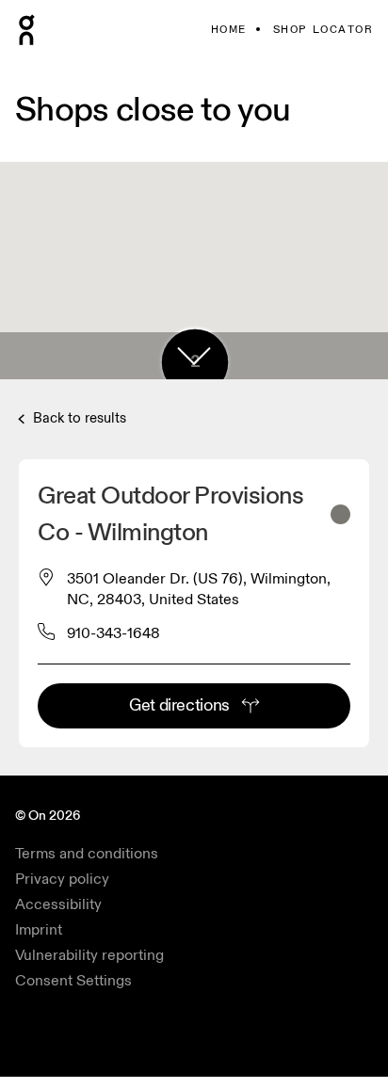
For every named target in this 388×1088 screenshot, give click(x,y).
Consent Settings (73, 980)
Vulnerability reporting (89, 955)
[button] (194, 355)
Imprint (38, 929)
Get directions (179, 705)
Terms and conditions (86, 853)
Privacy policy (62, 879)
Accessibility (58, 904)
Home (229, 30)
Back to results (77, 418)
